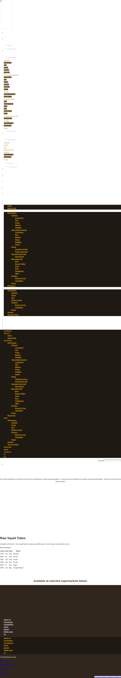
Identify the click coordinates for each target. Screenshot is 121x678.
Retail (6, 288)
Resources (11, 286)
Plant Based (19, 257)
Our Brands (8, 201)
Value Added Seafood (19, 230)
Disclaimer (3, 669)
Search (100, 460)
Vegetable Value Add (18, 254)
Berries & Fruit (20, 278)
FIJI (5, 327)
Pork (17, 269)
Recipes (10, 312)
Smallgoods (19, 271)
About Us (7, 203)
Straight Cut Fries (21, 249)
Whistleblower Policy (7, 665)
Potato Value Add (21, 252)
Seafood (14, 215)
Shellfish (18, 227)
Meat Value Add (16, 259)
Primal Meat (8, 317)
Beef (16, 261)
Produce (14, 276)
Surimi (17, 244)
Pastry (13, 283)
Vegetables (19, 281)
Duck (17, 266)
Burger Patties (20, 264)
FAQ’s (10, 206)
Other (17, 273)
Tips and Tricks (13, 315)
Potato (13, 247)
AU (4, 324)
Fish (16, 220)
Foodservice (8, 211)
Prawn (17, 223)
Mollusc (18, 225)
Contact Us (7, 322)
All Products (12, 213)
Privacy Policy (5, 661)
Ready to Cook (16, 300)
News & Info (12, 208)
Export (6, 320)
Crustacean (19, 218)
